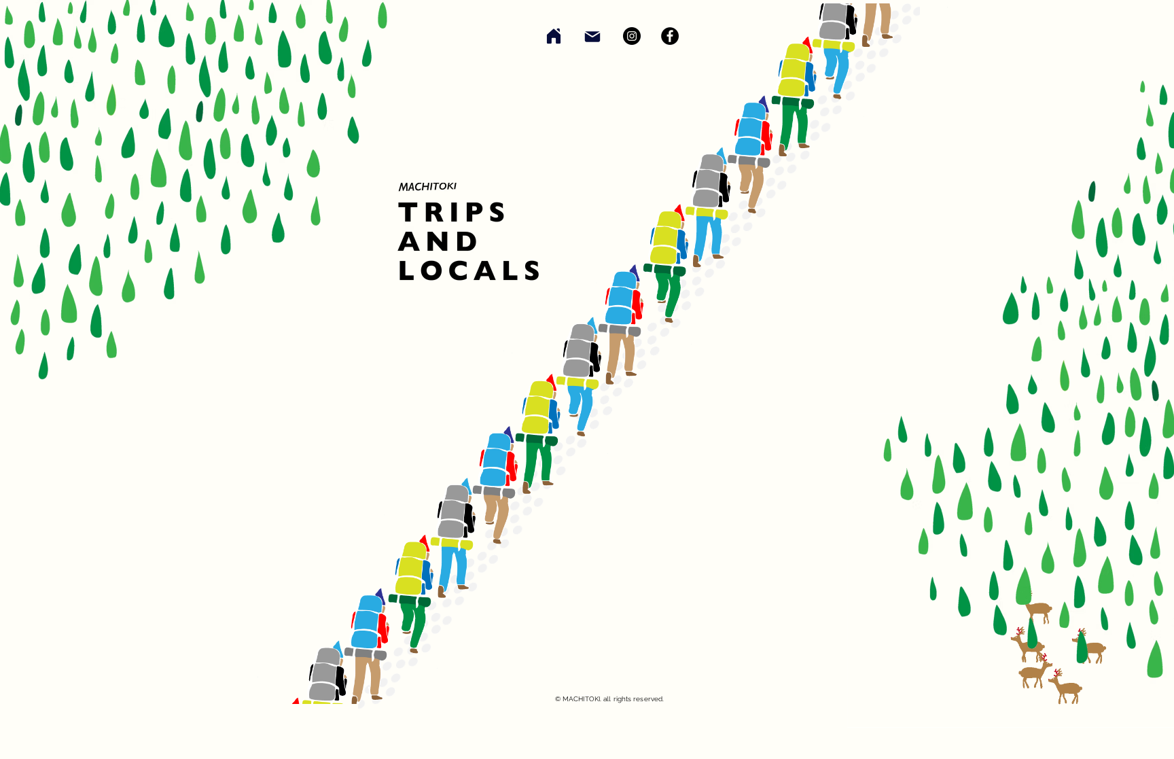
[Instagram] (632, 36)
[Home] (553, 35)
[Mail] (592, 37)
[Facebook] (670, 36)
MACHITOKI (581, 699)
